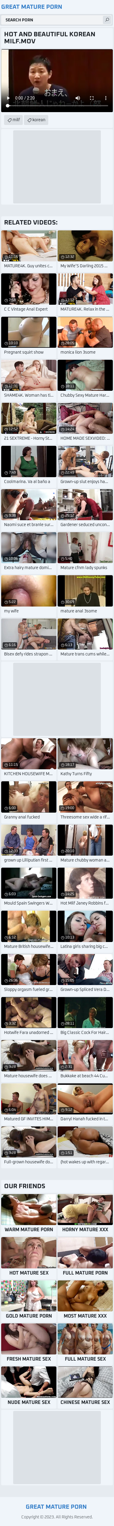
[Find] (107, 20)
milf (16, 120)
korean (38, 120)
